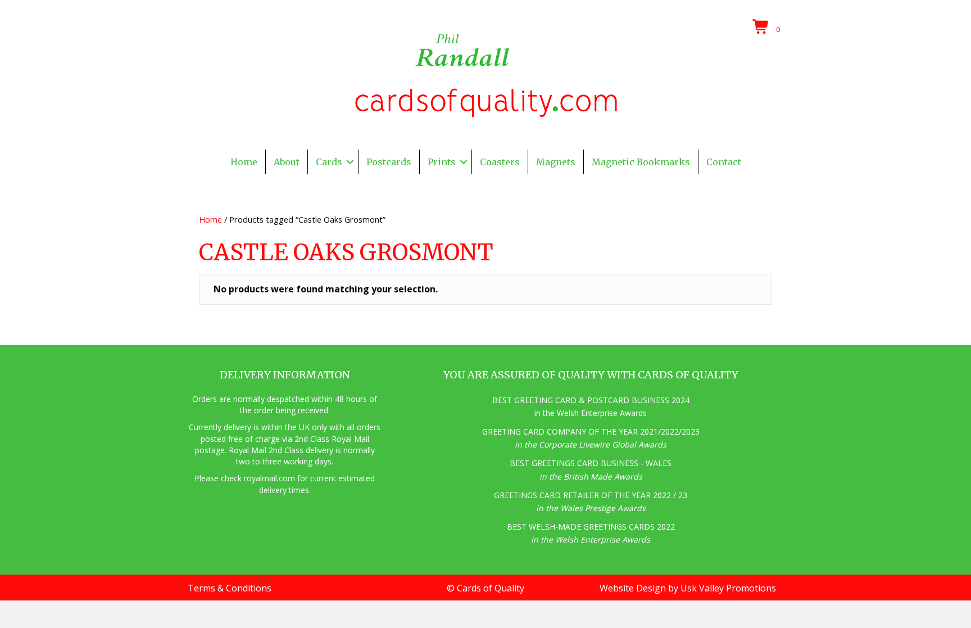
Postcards (388, 162)
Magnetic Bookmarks (641, 162)
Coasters (500, 162)
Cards (329, 162)
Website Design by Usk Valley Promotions (688, 588)
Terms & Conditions (229, 588)
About (287, 162)
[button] (350, 162)
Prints (442, 162)
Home (243, 162)
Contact (723, 162)
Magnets (555, 162)
